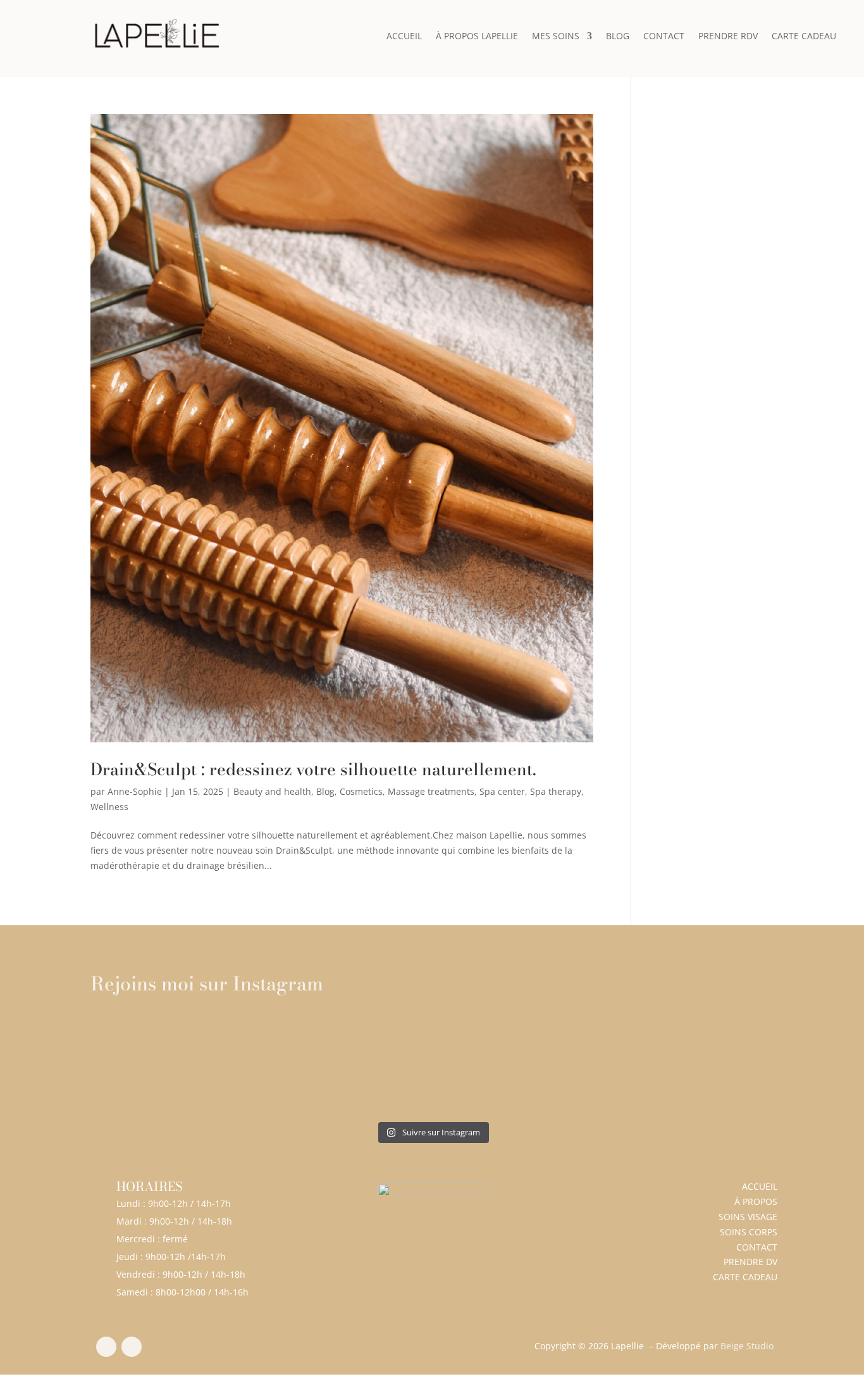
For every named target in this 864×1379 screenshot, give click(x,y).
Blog (617, 37)
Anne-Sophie (135, 791)
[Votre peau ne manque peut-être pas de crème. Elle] (691, 1064)
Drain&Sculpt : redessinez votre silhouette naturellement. (313, 769)
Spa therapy (555, 791)
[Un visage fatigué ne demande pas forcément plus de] (518, 1064)
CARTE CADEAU (745, 1277)
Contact (663, 37)
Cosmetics (361, 791)
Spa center (502, 791)
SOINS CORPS (748, 1232)
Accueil (404, 37)
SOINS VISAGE (748, 1217)
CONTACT (756, 1247)
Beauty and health (272, 791)
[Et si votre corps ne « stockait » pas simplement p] (173, 1064)
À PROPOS (755, 1201)
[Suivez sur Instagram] (131, 1347)
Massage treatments (431, 791)
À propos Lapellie (477, 37)
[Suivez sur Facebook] (106, 1347)
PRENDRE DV (750, 1262)
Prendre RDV (728, 37)
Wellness (109, 807)
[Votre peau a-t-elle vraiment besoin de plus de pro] (346, 1064)
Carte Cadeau (804, 37)
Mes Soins (555, 37)
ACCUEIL (759, 1186)
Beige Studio (747, 1346)
